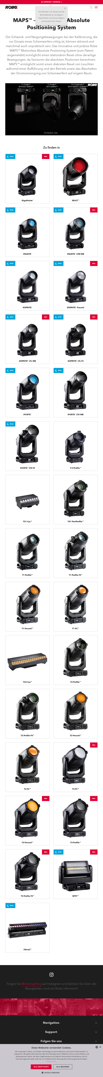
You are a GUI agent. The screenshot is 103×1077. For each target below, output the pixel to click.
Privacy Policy (51, 1061)
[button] (51, 1072)
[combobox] (96, 1047)
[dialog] (51, 1060)
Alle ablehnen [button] (62, 1067)
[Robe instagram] (51, 975)
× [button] (100, 1047)
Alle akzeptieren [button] (41, 1067)
